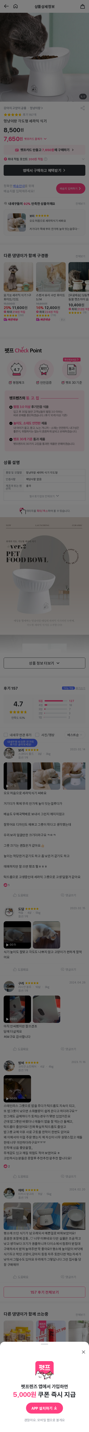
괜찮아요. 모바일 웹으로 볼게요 (44, 1420)
